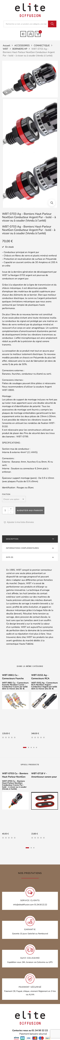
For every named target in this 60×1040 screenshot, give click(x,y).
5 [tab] (36, 747)
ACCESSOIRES (22, 45)
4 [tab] (33, 747)
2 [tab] (28, 747)
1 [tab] (24, 747)
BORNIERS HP (19, 48)
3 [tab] (31, 747)
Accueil (6, 45)
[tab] (30, 539)
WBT (5, 48)
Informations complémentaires (22, 548)
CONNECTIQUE (42, 45)
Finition (6, 494)
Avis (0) (9, 557)
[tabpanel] (15, 707)
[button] (51, 202)
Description (12, 539)
